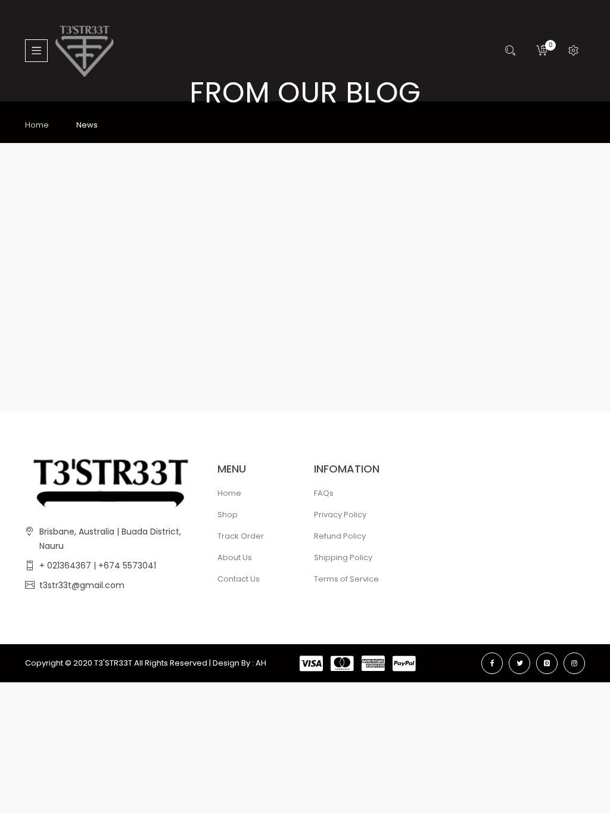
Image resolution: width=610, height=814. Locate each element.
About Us (234, 557)
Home (37, 125)
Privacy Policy (340, 514)
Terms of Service (346, 579)
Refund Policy (340, 536)
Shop (227, 514)
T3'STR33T (113, 663)
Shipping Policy (343, 557)
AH (261, 663)
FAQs (324, 493)
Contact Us (238, 579)
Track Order (240, 536)
